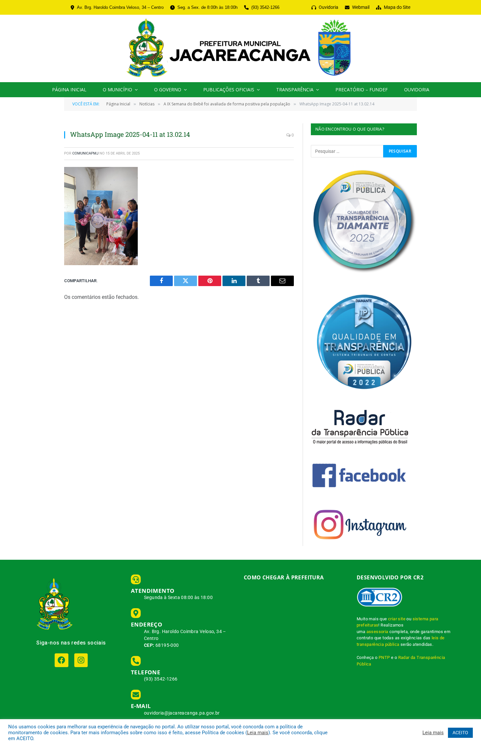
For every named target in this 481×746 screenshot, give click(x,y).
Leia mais (257, 733)
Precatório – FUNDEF (361, 89)
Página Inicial (69, 89)
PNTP (384, 657)
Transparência (294, 89)
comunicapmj (85, 153)
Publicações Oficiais (228, 89)
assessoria (377, 631)
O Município (117, 89)
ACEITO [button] (460, 732)
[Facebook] (61, 660)
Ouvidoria (416, 89)
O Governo (167, 89)
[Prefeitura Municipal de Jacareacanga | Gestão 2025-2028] (240, 48)
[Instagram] (81, 660)
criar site (396, 618)
